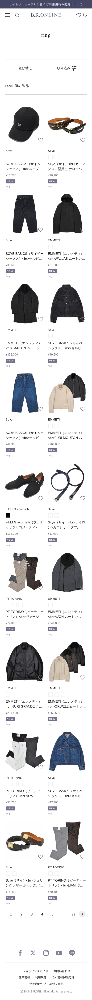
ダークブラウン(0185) (20, 604)
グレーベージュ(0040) (14, 604)
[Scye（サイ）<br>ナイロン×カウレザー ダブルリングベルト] (67, 483)
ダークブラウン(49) (56, 157)
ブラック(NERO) (50, 246)
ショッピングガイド (35, 971)
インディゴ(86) (8, 426)
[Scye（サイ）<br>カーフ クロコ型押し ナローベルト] (67, 124)
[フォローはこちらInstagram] (46, 952)
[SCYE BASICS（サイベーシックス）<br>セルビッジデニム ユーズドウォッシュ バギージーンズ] (25, 393)
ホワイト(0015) (8, 784)
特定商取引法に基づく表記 (46, 984)
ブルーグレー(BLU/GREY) (50, 604)
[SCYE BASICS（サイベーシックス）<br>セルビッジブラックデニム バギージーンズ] (25, 214)
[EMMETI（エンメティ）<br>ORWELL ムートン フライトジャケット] (67, 662)
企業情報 (24, 977)
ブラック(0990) (20, 784)
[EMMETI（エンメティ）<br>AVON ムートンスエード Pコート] (67, 572)
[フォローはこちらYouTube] (59, 952)
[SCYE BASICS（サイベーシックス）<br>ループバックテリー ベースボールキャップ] (25, 124)
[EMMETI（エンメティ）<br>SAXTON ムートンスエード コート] (25, 303)
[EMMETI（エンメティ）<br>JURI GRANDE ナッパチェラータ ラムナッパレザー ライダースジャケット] (25, 662)
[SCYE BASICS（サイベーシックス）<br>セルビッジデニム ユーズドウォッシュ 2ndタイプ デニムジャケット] (67, 751)
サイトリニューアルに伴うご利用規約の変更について (46, 4)
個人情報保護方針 (63, 977)
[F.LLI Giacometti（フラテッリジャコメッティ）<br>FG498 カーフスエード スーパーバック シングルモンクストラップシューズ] (25, 483)
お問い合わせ (61, 971)
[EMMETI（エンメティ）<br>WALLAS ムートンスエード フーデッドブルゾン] (67, 214)
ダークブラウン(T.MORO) (62, 694)
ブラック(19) (8, 157)
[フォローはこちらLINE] (71, 952)
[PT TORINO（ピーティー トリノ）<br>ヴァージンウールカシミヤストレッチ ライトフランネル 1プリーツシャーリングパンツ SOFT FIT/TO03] (25, 572)
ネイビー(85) (56, 515)
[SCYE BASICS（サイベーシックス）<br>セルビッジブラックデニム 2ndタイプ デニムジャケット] (67, 303)
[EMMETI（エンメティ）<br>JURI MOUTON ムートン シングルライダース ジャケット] (67, 393)
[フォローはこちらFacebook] (20, 952)
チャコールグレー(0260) (8, 604)
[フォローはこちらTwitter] (33, 952)
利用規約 (40, 977)
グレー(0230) (14, 784)
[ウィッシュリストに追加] (40, 140)
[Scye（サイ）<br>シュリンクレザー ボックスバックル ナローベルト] (25, 841)
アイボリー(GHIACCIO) (56, 426)
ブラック (8, 515)
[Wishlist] (79, 15)
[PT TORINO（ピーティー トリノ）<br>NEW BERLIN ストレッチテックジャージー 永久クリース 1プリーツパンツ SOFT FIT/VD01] (25, 751)
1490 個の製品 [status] (17, 85)
